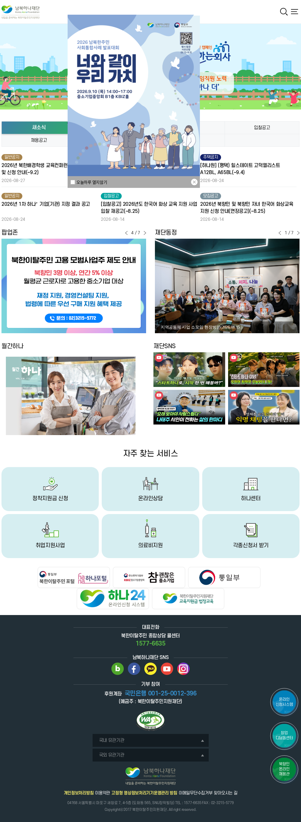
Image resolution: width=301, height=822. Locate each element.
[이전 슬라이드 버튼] (126, 233)
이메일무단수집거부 (195, 793)
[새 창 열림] (73, 286)
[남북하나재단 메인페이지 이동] (20, 12)
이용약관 (102, 793)
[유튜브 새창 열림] (189, 369)
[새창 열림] (117, 669)
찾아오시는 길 (225, 793)
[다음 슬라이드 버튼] (145, 233)
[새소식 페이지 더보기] (262, 140)
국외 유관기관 (111, 755)
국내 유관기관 (111, 740)
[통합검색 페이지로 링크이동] (284, 12)
